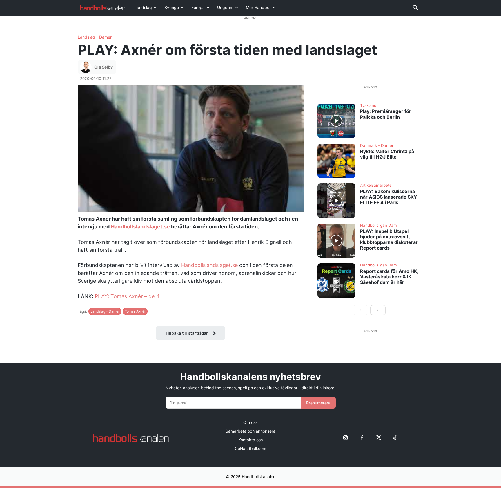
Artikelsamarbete (376, 185)
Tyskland (368, 106)
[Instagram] (345, 437)
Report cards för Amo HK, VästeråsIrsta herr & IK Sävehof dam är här (389, 276)
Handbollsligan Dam (378, 226)
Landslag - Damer (95, 37)
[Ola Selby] (86, 67)
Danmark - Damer (376, 146)
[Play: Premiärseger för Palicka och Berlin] (336, 121)
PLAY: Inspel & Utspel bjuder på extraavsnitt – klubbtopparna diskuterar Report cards (389, 239)
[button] (415, 8)
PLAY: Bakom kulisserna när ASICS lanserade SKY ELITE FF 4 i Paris (388, 196)
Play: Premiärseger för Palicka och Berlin (385, 114)
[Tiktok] (395, 437)
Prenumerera (318, 402)
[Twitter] (378, 437)
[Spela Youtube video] (191, 148)
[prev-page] (360, 310)
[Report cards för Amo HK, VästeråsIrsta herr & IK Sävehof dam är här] (336, 280)
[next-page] (378, 310)
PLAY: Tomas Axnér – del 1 (127, 296)
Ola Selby (103, 66)
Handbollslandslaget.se (140, 227)
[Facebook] (362, 437)
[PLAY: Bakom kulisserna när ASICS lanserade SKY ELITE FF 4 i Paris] (336, 200)
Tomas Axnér (135, 311)
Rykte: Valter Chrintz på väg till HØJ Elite (387, 154)
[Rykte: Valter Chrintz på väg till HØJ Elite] (336, 161)
